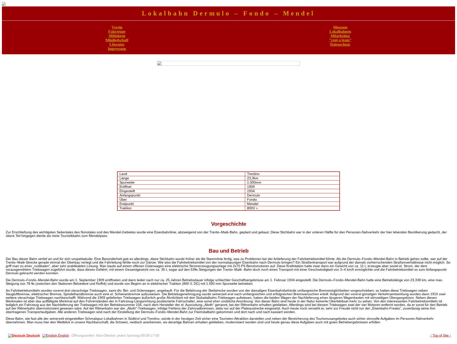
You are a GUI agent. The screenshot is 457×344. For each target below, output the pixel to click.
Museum (340, 27)
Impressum (117, 49)
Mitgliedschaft (116, 40)
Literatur (116, 44)
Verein (117, 27)
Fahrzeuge (116, 32)
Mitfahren (117, 36)
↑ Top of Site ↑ (440, 335)
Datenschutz (340, 44)
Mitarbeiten (340, 36)
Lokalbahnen (340, 32)
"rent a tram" (340, 40)
